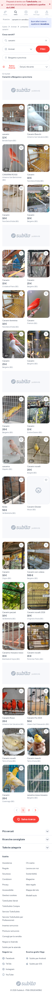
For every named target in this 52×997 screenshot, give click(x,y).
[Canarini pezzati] (13, 601)
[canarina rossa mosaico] (38, 784)
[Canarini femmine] (13, 309)
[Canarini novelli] (38, 455)
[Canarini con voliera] (38, 561)
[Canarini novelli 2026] (38, 601)
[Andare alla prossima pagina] (35, 810)
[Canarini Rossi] (13, 706)
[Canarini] (38, 163)
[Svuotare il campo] (46, 40)
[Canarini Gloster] (38, 495)
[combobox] (26, 40)
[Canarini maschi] (38, 745)
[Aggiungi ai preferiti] (21, 107)
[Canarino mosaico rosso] (13, 641)
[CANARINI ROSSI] (13, 163)
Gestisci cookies (9, 895)
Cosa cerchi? (8, 34)
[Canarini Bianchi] (38, 123)
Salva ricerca (12, 66)
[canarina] (13, 455)
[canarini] (13, 123)
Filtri (42, 49)
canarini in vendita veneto (23, 19)
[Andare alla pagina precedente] (17, 810)
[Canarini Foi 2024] (38, 706)
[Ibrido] (13, 495)
